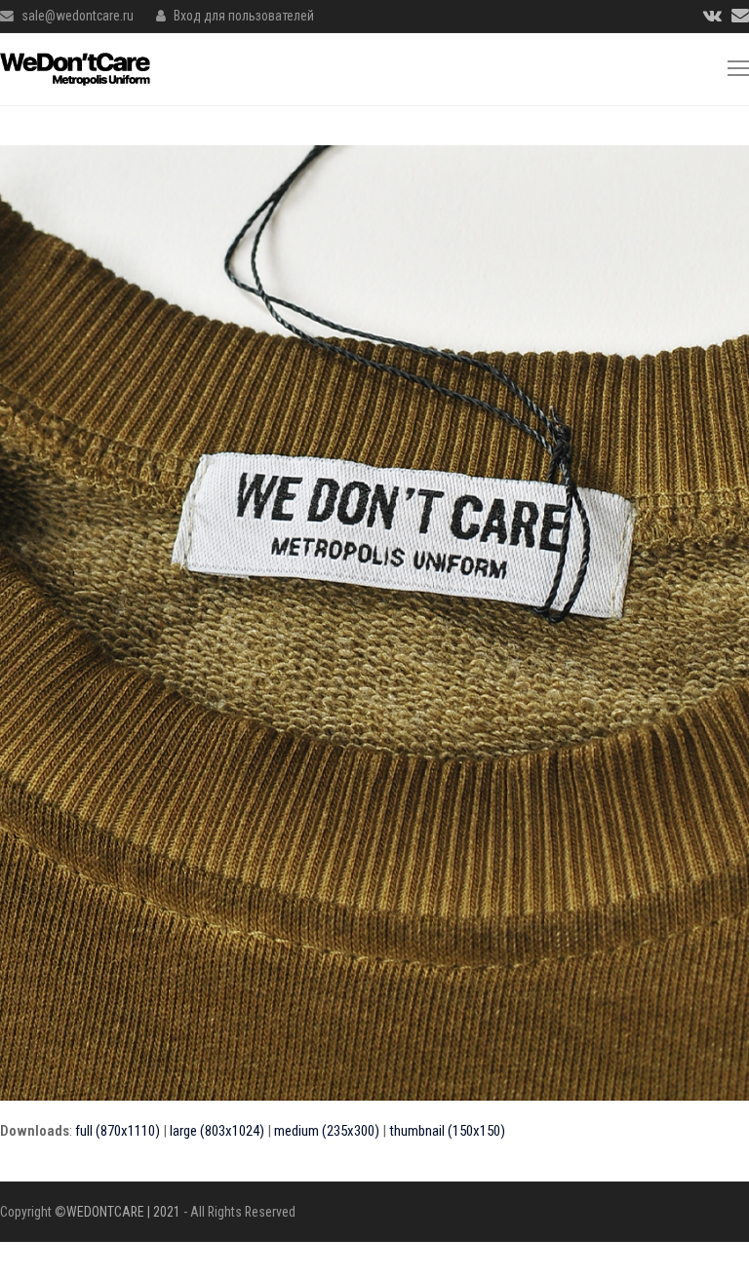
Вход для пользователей (244, 15)
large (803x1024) (217, 1131)
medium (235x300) (326, 1131)
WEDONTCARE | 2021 (123, 1212)
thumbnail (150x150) (447, 1131)
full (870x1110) (117, 1131)
